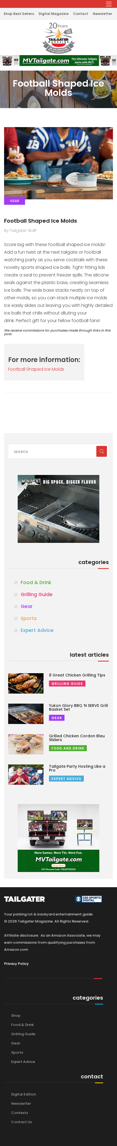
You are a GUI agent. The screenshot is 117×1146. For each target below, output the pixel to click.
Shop (15, 1015)
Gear (27, 606)
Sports (29, 618)
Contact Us (21, 1122)
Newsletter (102, 13)
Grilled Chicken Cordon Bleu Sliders (77, 737)
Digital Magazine (54, 13)
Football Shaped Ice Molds (40, 221)
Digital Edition (23, 1094)
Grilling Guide (37, 594)
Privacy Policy (16, 963)
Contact (80, 13)
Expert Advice (37, 630)
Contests (19, 1112)
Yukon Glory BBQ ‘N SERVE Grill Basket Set (78, 707)
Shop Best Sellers (19, 13)
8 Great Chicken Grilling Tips (77, 675)
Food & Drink (36, 582)
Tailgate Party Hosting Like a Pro (77, 768)
